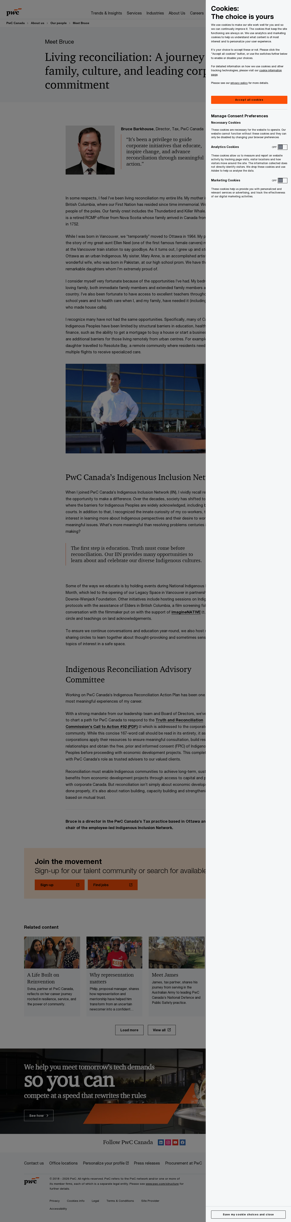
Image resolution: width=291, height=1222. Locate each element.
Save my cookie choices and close (248, 1214)
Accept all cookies (249, 99)
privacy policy (239, 83)
